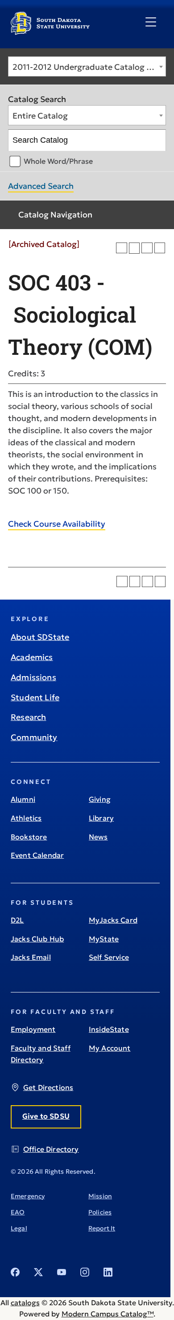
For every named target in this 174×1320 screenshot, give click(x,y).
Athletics (26, 817)
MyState (104, 938)
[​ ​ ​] (151, 22)
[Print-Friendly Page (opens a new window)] (147, 248)
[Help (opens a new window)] (160, 248)
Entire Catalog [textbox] (40, 116)
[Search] (155, 140)
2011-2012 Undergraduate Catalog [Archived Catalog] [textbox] (89, 67)
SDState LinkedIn (108, 1272)
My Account (110, 1047)
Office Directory (51, 1149)
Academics (32, 657)
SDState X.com (38, 1272)
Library (101, 817)
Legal (19, 1228)
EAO (18, 1212)
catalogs (25, 1302)
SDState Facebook (15, 1272)
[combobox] (87, 66)
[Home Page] (50, 31)
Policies (100, 1212)
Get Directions (48, 1087)
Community (34, 737)
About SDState (40, 637)
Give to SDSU (46, 1115)
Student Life (35, 697)
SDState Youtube (61, 1272)
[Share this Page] (134, 248)
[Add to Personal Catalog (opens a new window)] (121, 248)
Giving (100, 799)
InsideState (109, 1029)
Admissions (33, 677)
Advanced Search (41, 186)
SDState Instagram (84, 1272)
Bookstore (29, 836)
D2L (17, 919)
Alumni (23, 799)
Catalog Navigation (55, 214)
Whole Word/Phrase (58, 161)
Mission (100, 1196)
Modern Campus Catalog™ (107, 1313)
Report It (101, 1228)
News (98, 836)
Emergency (28, 1196)
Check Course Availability (56, 524)
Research (28, 717)
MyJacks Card (113, 919)
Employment (33, 1029)
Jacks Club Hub (37, 938)
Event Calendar (37, 855)
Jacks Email (31, 957)
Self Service (109, 957)
